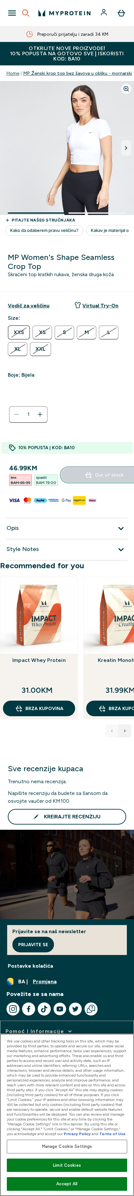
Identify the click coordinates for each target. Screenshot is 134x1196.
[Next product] (124, 730)
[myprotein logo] (64, 13)
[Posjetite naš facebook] (28, 1008)
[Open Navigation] (12, 13)
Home (13, 73)
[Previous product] (111, 730)
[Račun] (104, 13)
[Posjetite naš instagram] (13, 1008)
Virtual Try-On (100, 305)
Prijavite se (33, 944)
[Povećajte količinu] (40, 414)
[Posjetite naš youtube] (59, 1008)
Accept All (66, 1183)
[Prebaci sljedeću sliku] (126, 148)
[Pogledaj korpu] (121, 13)
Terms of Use (112, 1134)
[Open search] (25, 13)
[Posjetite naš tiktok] (44, 1008)
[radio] (19, 332)
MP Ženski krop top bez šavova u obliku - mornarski (77, 73)
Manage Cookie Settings (67, 1146)
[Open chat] (91, 1008)
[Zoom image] (126, 89)
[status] (28, 414)
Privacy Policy (77, 1134)
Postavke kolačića (30, 966)
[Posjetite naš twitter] (75, 1008)
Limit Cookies (67, 1165)
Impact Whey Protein (39, 660)
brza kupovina (44, 708)
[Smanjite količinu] (16, 414)
